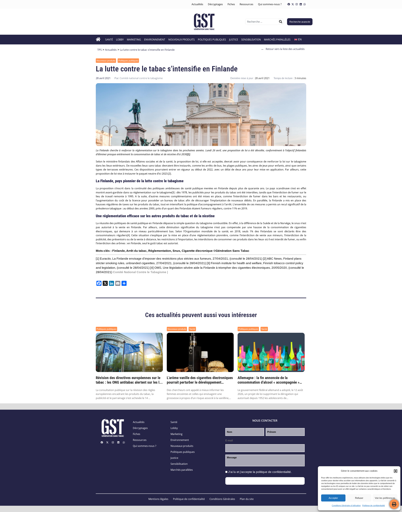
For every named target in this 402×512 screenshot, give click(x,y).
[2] (169, 173)
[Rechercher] (280, 22)
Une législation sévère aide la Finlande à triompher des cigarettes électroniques (216, 267)
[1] (97, 258)
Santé (109, 39)
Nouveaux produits (181, 39)
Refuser (359, 498)
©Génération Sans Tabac (231, 250)
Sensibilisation (251, 39)
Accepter (333, 498)
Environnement (154, 39)
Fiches (231, 4)
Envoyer (265, 481)
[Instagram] (296, 4)
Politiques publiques (212, 39)
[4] (128, 235)
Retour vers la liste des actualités (283, 49)
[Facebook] (288, 4)
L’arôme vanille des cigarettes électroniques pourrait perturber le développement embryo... (200, 380)
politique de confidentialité (273, 472)
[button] (395, 471)
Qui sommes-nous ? (270, 4)
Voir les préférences (385, 498)
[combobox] (262, 22)
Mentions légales (158, 499)
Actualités (197, 4)
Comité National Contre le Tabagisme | (140, 272)
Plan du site (247, 499)
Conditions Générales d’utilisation (346, 505)
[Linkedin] (300, 4)
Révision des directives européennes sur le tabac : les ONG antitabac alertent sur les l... (129, 380)
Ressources (246, 4)
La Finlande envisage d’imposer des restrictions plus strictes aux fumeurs (161, 258)
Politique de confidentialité (373, 505)
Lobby (120, 39)
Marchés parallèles (277, 39)
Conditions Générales (222, 499)
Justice (233, 39)
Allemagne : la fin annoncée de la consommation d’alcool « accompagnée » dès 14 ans (268, 380)
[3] (173, 192)
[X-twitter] (292, 4)
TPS (99, 49)
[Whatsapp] (304, 4)
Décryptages (215, 4)
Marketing (134, 39)
